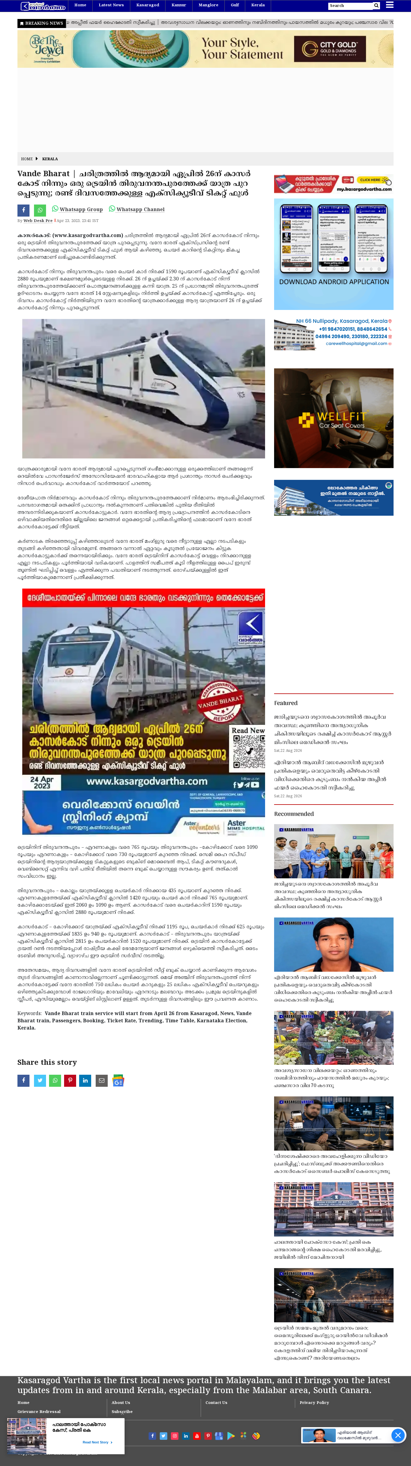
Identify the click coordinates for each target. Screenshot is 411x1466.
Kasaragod (147, 5)
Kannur (179, 5)
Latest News (111, 5)
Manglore (208, 5)
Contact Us (216, 1403)
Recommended (294, 814)
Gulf (235, 5)
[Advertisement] (198, 110)
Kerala (258, 5)
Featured (286, 703)
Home (80, 5)
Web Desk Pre (38, 221)
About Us (121, 1403)
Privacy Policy (314, 1403)
